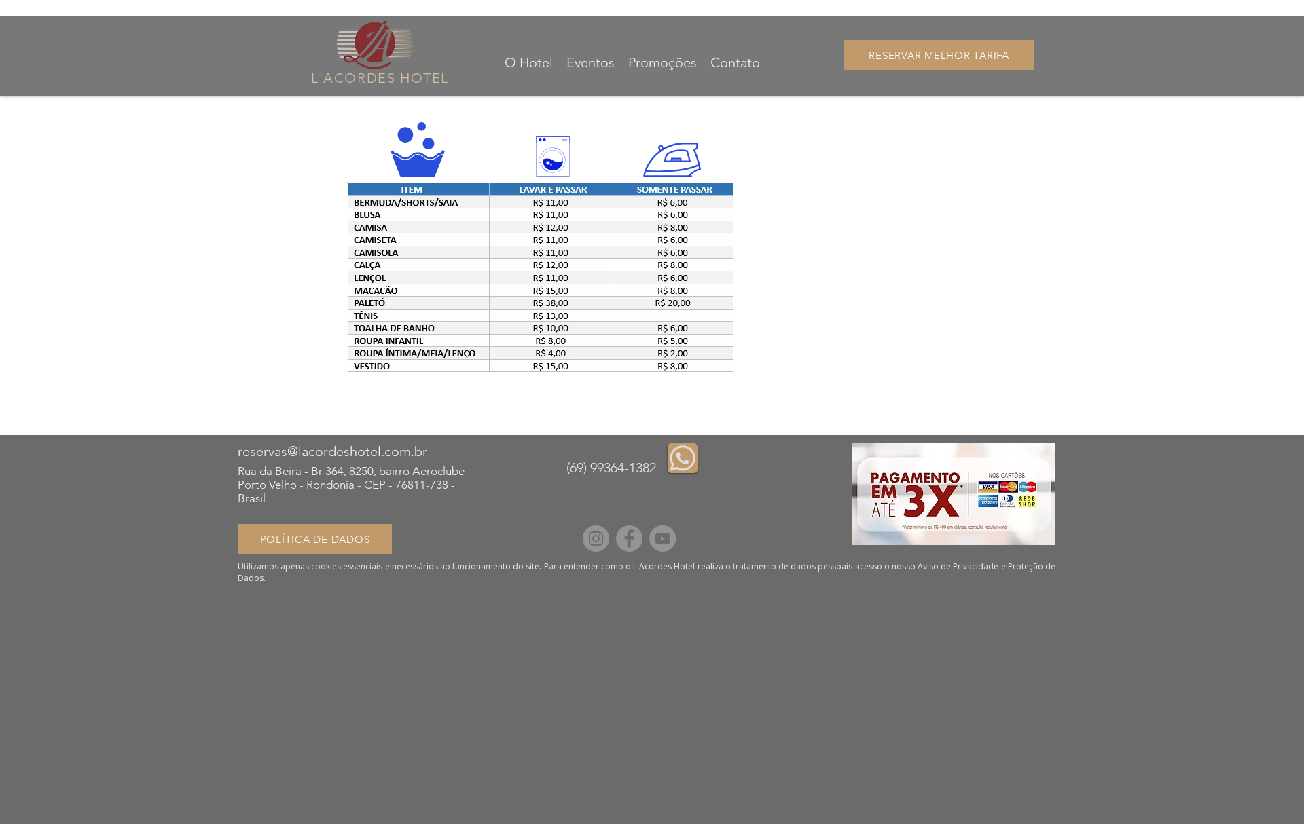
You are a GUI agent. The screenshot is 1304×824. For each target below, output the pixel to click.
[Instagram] (596, 538)
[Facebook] (629, 538)
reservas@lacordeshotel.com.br (332, 451)
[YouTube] (662, 538)
